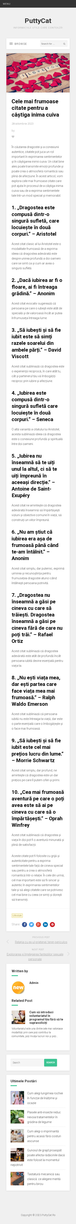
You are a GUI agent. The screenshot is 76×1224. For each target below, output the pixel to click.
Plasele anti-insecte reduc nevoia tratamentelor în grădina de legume (44, 1117)
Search (50, 1062)
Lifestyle (17, 915)
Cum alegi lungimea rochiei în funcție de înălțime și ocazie (45, 1098)
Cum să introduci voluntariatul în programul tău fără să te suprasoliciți (46, 1017)
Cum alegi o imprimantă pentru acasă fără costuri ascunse (44, 1136)
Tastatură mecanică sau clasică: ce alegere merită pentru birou (44, 1179)
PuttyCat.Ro (48, 1215)
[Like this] (13, 136)
